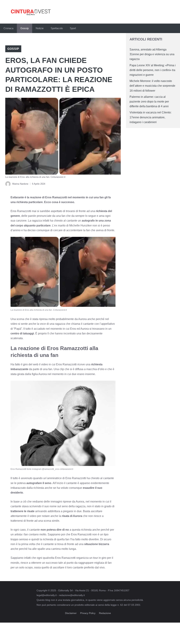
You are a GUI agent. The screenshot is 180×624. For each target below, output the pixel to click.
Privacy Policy (87, 613)
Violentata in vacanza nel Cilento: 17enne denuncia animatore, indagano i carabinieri (150, 117)
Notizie (40, 28)
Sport (73, 28)
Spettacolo (57, 28)
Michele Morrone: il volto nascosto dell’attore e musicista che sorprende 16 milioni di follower (152, 85)
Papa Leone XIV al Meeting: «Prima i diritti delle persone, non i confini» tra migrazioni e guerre (153, 70)
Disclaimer (71, 613)
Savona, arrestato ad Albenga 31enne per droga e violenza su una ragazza (152, 54)
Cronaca (8, 28)
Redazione (105, 613)
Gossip (24, 28)
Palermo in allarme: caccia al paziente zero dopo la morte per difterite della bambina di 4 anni (149, 101)
